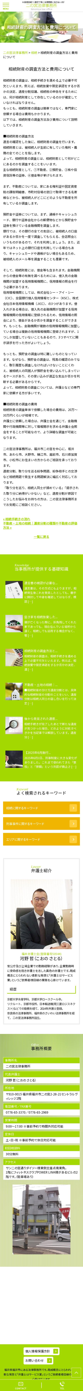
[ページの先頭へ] (76, 1372)
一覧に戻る (41, 536)
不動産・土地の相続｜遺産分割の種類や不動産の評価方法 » (40, 525)
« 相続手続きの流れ (16, 519)
